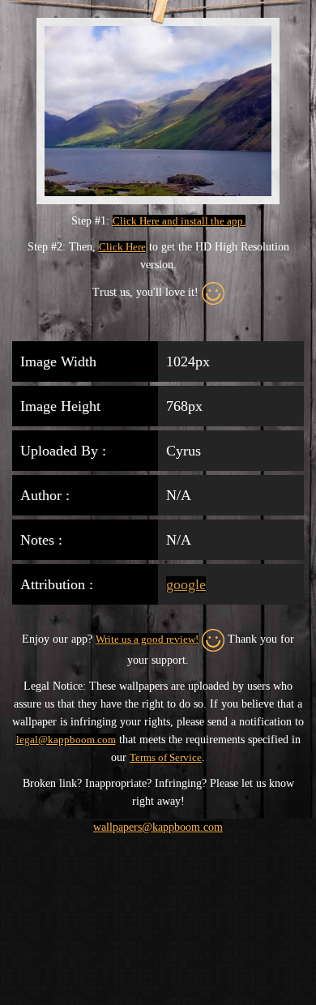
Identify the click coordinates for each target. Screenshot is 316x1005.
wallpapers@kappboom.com (158, 827)
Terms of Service (166, 757)
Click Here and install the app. (179, 221)
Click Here (122, 247)
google (186, 584)
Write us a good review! (147, 639)
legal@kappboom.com (66, 739)
